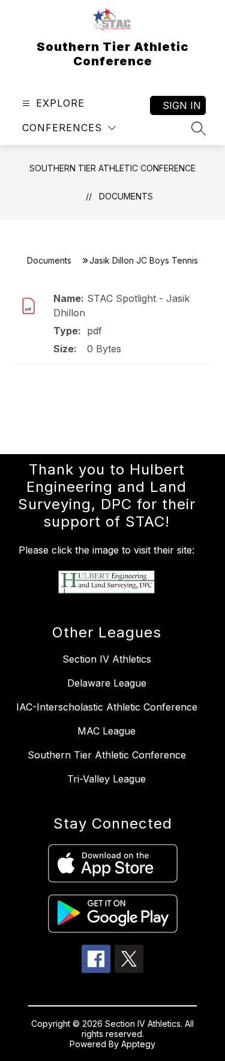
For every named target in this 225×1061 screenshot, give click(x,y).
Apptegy (138, 1044)
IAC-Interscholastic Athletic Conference (106, 707)
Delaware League (106, 683)
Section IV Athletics (106, 659)
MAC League (106, 731)
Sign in (182, 105)
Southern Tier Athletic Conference (112, 168)
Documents (126, 196)
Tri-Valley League (106, 779)
